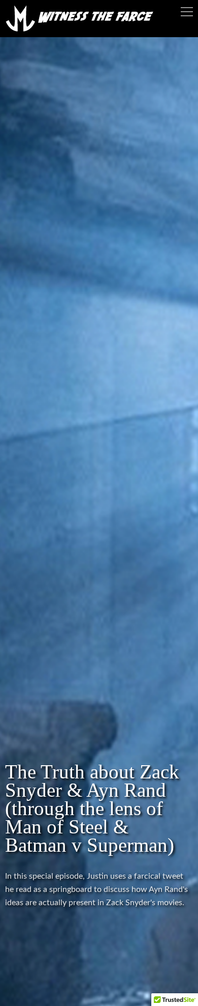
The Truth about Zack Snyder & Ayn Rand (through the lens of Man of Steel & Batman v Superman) (92, 808)
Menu (187, 11)
